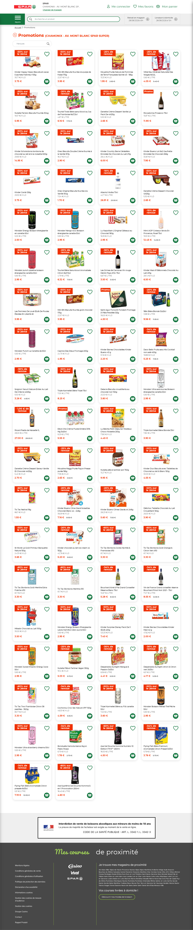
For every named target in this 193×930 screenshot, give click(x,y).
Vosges (107, 885)
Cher (149, 872)
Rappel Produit (21, 922)
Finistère (138, 874)
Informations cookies (24, 892)
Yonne (112, 885)
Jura (125, 876)
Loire (144, 876)
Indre (106, 876)
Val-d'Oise (150, 885)
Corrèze (154, 872)
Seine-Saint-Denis (140, 885)
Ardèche (155, 870)
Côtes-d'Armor (174, 872)
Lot (173, 876)
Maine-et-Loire (119, 878)
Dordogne (108, 874)
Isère (121, 876)
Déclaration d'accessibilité (26, 887)
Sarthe (169, 881)
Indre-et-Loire (113, 876)
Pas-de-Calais (171, 878)
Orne (164, 878)
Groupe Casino (21, 911)
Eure (124, 874)
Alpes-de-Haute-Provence (120, 870)
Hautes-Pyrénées (128, 881)
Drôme (119, 874)
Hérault (170, 874)
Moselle (146, 878)
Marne (133, 878)
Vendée (166, 883)
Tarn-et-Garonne (147, 883)
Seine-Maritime (115, 883)
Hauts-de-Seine (127, 885)
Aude (166, 870)
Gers (159, 874)
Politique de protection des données (30, 882)
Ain (100, 870)
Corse (159, 872)
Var (154, 883)
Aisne (103, 870)
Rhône (153, 881)
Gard (144, 874)
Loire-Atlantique (161, 876)
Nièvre (151, 878)
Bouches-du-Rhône (106, 872)
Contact (18, 917)
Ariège (161, 870)
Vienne (171, 883)
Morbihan (139, 878)
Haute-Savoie (104, 883)
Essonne (118, 885)
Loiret (170, 876)
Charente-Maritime (140, 872)
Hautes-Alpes (135, 870)
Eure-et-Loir (130, 874)
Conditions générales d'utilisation (29, 876)
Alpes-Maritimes (146, 870)
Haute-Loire (150, 876)
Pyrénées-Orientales (143, 881)
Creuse (101, 874)
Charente (129, 872)
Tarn (139, 883)
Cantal (122, 872)
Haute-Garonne (152, 874)
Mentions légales (22, 865)
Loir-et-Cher (137, 876)
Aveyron (171, 870)
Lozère (110, 878)
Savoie (174, 881)
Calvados (116, 872)
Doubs (114, 874)
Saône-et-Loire (161, 881)
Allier (108, 870)
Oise (160, 878)
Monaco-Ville (159, 885)
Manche (128, 878)
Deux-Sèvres (132, 883)
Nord (156, 878)
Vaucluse (159, 883)
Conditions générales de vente (28, 871)
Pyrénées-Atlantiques (114, 881)
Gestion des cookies (23, 906)
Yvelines (124, 883)
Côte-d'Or (165, 872)
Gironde (164, 874)
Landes (129, 876)
